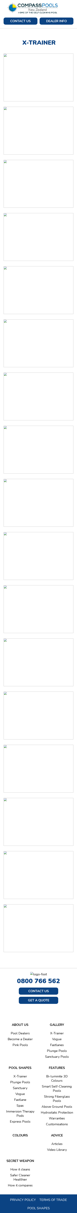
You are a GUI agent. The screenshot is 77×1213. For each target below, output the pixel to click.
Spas (20, 1105)
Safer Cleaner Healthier (20, 1177)
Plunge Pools (57, 1051)
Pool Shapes (20, 1068)
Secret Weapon (20, 1161)
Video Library (57, 1150)
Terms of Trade (53, 1200)
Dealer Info (56, 21)
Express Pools (20, 1121)
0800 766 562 (38, 981)
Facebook (34, 1010)
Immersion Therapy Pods (20, 1113)
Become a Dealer (20, 1039)
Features (57, 1068)
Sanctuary (20, 1088)
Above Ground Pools (57, 1107)
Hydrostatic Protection (57, 1112)
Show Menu (71, 8)
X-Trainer (57, 1033)
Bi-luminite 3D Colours (57, 1078)
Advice (57, 1135)
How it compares (20, 1185)
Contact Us (20, 21)
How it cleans (20, 1169)
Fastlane (20, 1100)
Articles (56, 1144)
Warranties (57, 1118)
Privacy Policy (23, 1200)
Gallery (57, 1025)
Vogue (57, 1039)
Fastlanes (57, 1045)
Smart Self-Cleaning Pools (57, 1088)
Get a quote (38, 1000)
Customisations (57, 1124)
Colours (20, 1135)
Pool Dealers (20, 1033)
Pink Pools (20, 1045)
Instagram (43, 1010)
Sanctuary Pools (57, 1057)
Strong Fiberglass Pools (57, 1098)
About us (20, 1025)
